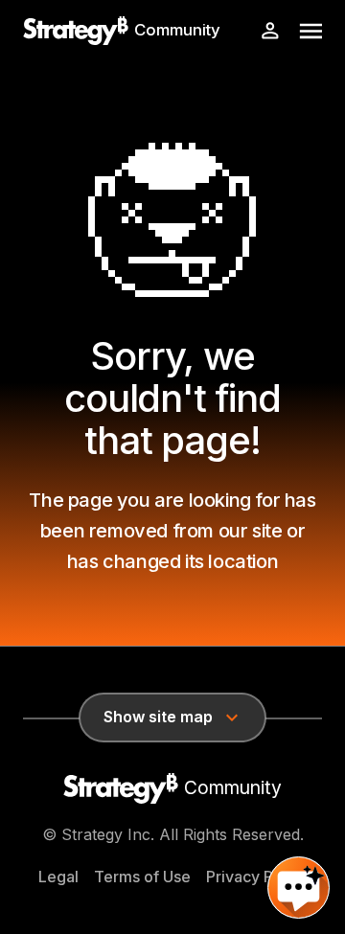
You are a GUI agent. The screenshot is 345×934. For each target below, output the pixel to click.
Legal (58, 876)
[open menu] (311, 31)
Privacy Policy (257, 876)
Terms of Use (142, 876)
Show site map (158, 716)
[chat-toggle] (298, 887)
